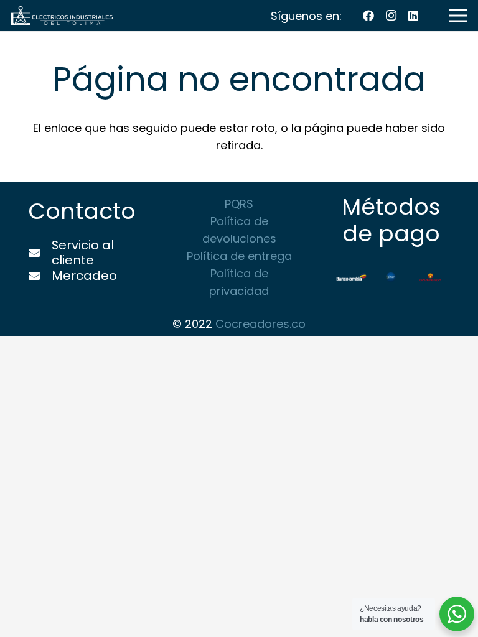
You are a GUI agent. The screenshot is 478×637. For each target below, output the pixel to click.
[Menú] (458, 15)
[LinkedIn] (413, 15)
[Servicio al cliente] (40, 253)
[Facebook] (368, 15)
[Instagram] (391, 15)
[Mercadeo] (40, 276)
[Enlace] (62, 15)
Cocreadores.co (260, 324)
